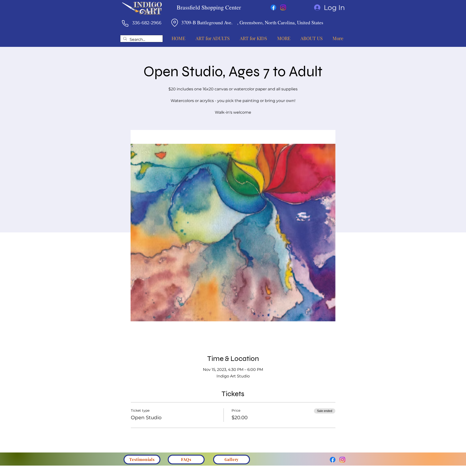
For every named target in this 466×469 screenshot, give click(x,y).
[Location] (174, 22)
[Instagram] (283, 7)
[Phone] (125, 23)
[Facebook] (273, 7)
